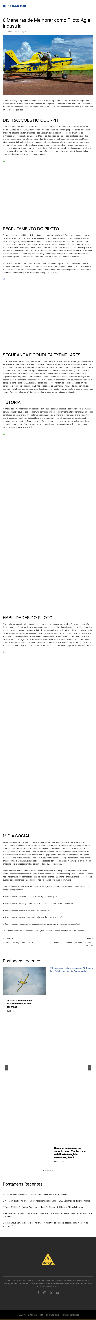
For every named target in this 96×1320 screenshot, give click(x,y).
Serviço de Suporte (20, 32)
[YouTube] (58, 1293)
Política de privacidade (49, 1315)
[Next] (89, 1067)
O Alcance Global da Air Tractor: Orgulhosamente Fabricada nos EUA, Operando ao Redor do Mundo (46, 1201)
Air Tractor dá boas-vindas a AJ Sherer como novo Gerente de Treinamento (35, 1195)
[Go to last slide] (6, 1067)
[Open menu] (90, 5)
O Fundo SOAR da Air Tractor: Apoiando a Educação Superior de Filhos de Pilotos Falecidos (43, 1207)
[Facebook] (38, 1293)
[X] (51, 1293)
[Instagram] (45, 1293)
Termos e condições (70, 1315)
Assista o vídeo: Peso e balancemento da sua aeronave (73, 942)
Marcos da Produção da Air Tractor (18, 941)
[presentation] (24, 981)
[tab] (43, 1170)
